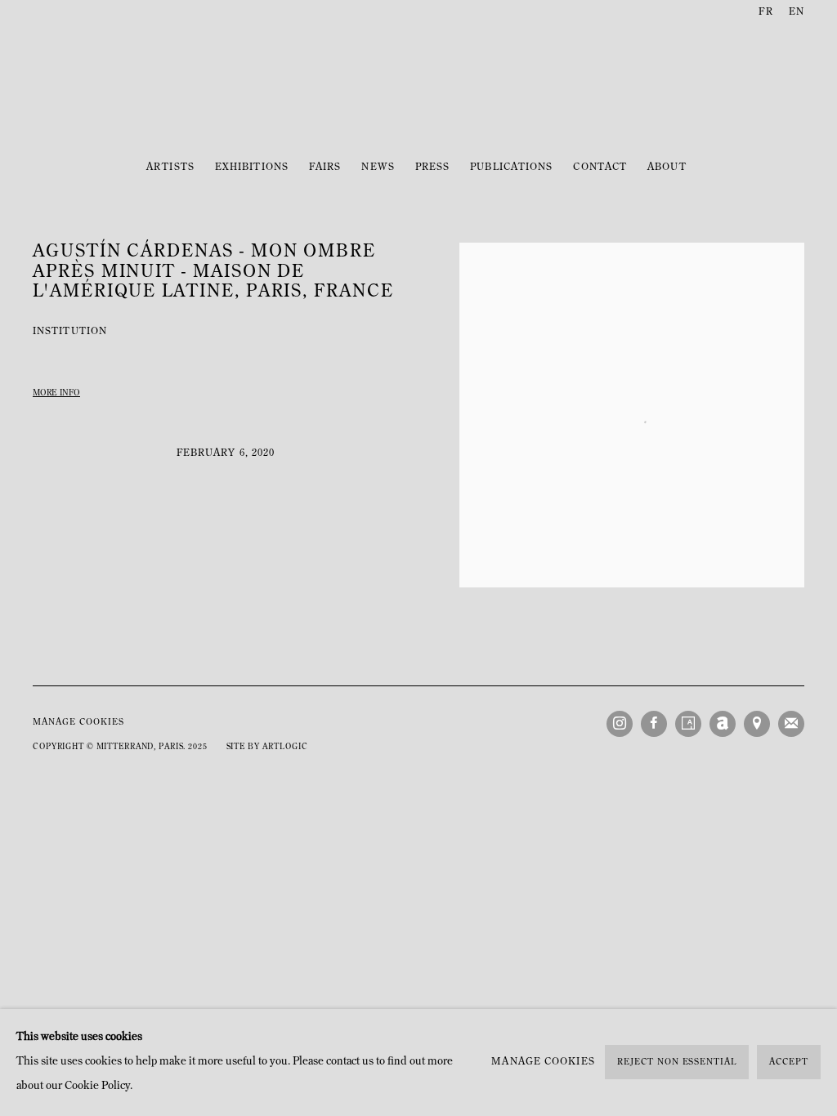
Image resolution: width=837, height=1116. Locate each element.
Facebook (654, 724)
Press (432, 167)
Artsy (688, 724)
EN (796, 12)
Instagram (619, 724)
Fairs (325, 167)
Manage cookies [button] (78, 722)
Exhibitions (252, 167)
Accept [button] (788, 1063)
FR (765, 12)
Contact (600, 167)
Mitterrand (418, 87)
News (377, 167)
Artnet (722, 724)
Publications (511, 167)
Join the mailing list (791, 724)
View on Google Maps (757, 724)
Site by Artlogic (267, 747)
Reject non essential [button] (676, 1063)
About (666, 167)
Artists (170, 167)
